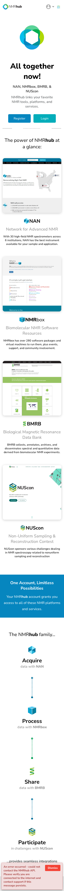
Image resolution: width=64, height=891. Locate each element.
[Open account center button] (50, 7)
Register (19, 118)
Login (44, 118)
